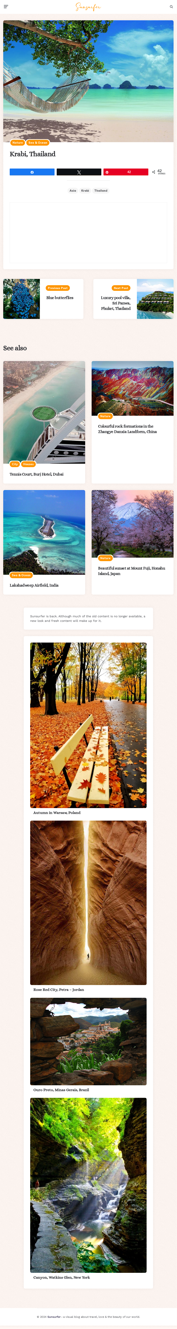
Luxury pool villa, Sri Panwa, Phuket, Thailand (115, 303)
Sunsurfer (54, 1316)
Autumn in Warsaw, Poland (56, 812)
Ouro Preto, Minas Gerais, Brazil (61, 1090)
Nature (18, 142)
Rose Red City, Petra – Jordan (58, 989)
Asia (73, 190)
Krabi (85, 190)
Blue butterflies (59, 297)
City (15, 464)
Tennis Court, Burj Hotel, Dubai (37, 474)
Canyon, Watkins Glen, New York (61, 1277)
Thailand (100, 190)
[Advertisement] (88, 232)
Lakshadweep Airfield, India (34, 585)
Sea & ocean (37, 142)
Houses (28, 464)
